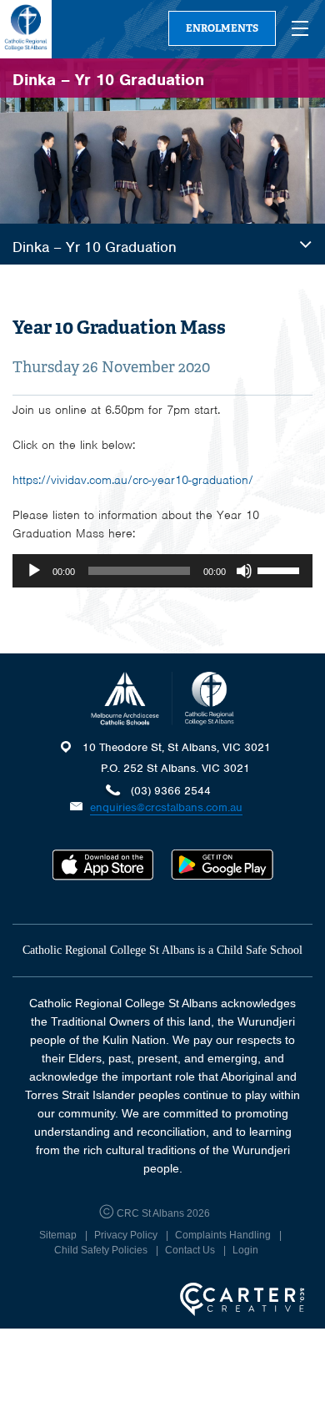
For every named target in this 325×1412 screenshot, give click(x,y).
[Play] (34, 570)
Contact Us (190, 1250)
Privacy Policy (126, 1235)
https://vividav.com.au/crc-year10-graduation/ (132, 479)
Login (245, 1250)
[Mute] (244, 570)
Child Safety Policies (101, 1250)
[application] (162, 570)
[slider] (281, 569)
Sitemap (58, 1235)
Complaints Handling (223, 1235)
